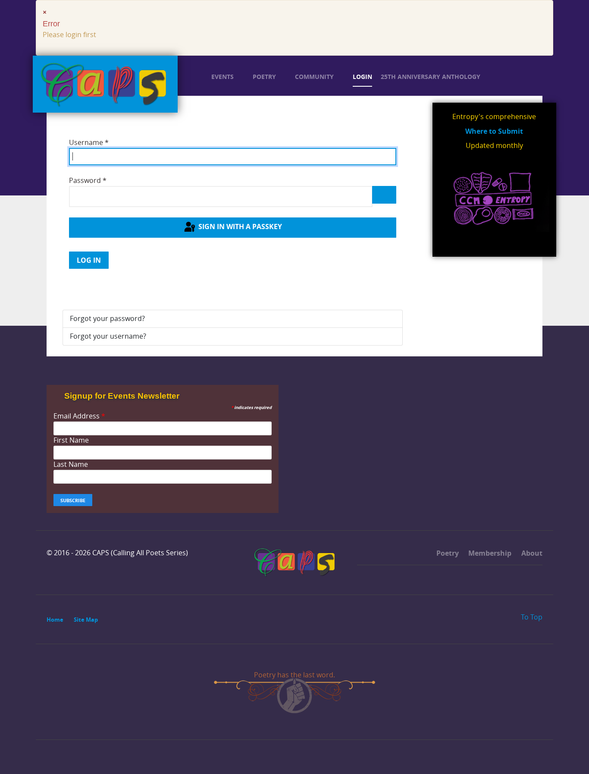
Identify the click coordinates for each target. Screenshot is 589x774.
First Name (71, 440)
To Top (530, 617)
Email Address (79, 416)
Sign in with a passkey (239, 227)
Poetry (447, 553)
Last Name (70, 464)
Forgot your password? (107, 319)
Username (89, 142)
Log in (89, 260)
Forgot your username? (108, 336)
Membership (489, 553)
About (531, 553)
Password (88, 180)
